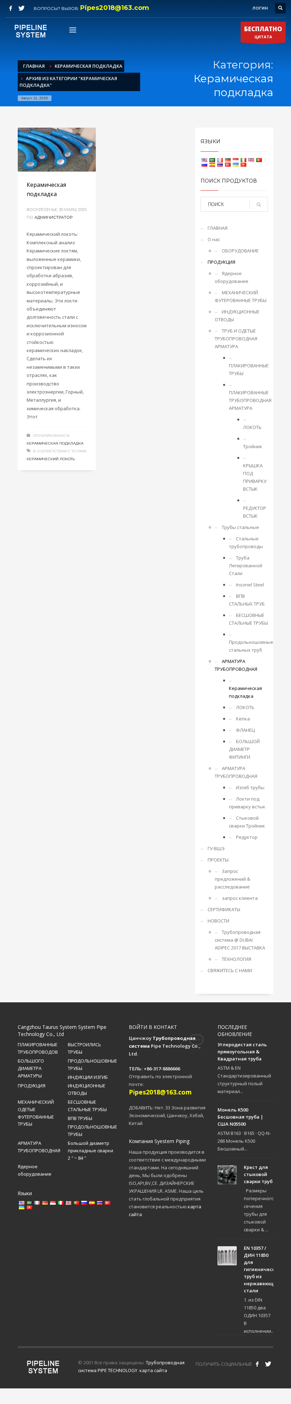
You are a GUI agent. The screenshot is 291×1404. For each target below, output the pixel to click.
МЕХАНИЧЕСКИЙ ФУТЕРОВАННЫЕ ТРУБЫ (241, 296)
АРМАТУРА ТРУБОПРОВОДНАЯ (236, 665)
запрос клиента (240, 898)
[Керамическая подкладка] (56, 149)
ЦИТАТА (263, 32)
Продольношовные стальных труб (248, 646)
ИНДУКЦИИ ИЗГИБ (88, 1077)
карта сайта (153, 1370)
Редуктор (247, 837)
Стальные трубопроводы (246, 542)
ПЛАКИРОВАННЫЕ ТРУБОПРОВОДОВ (38, 1048)
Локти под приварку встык (247, 803)
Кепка (243, 718)
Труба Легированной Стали (245, 565)
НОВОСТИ (218, 921)
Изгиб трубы (250, 787)
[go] (258, 204)
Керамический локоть (51, 459)
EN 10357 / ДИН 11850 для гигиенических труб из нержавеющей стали (262, 1269)
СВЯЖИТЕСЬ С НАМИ (230, 970)
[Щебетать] (21, 8)
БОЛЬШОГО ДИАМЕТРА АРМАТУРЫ (31, 1068)
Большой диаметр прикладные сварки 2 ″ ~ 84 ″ (90, 1150)
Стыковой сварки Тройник (247, 822)
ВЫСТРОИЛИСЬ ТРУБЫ (84, 1048)
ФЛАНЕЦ (245, 730)
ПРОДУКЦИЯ (221, 262)
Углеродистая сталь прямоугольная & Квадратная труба (242, 1051)
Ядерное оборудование (231, 277)
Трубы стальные (240, 527)
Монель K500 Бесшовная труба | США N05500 (240, 1117)
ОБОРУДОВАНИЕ (240, 250)
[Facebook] (10, 8)
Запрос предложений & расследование (232, 879)
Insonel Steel (250, 584)
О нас (214, 239)
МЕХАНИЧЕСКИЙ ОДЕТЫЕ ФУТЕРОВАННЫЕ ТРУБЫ (36, 1113)
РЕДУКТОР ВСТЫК (254, 512)
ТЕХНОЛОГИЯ (236, 959)
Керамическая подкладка (55, 443)
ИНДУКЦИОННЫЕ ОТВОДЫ (237, 315)
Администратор (53, 217)
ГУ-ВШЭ (216, 848)
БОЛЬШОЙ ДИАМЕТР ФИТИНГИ (244, 749)
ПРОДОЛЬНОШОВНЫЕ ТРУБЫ (92, 1064)
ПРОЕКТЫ (218, 860)
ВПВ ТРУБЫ (80, 1118)
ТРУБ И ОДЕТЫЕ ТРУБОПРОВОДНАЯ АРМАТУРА (236, 339)
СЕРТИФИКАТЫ (224, 909)
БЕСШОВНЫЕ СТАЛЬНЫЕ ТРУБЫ (248, 619)
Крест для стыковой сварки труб (258, 1174)
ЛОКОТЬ (252, 427)
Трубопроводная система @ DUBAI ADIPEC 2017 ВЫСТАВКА (240, 940)
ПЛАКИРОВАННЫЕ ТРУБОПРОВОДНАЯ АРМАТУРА (248, 400)
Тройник (252, 446)
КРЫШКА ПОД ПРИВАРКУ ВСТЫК (255, 477)
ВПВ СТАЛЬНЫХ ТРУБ (247, 600)
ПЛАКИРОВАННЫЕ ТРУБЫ (248, 369)
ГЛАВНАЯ (217, 228)
